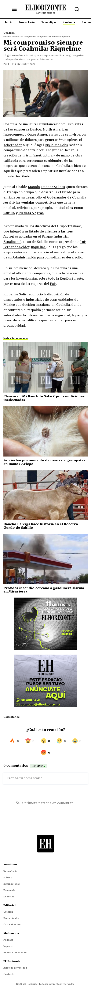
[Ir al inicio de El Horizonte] (45, 9)
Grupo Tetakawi (69, 226)
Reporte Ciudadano (14, 952)
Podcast (8, 939)
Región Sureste (71, 278)
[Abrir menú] (14, 9)
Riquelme (38, 247)
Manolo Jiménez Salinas (46, 187)
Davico (35, 129)
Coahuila (10, 124)
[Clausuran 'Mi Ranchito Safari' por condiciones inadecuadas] (45, 367)
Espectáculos (11, 918)
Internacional (11, 883)
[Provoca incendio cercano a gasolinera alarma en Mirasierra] (45, 559)
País (53, 283)
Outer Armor (37, 134)
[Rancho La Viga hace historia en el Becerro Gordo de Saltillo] (45, 495)
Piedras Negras (31, 213)
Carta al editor (12, 924)
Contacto (8, 974)
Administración (24, 257)
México (9, 304)
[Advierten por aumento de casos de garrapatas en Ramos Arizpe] (45, 431)
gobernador (12, 145)
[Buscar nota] (76, 9)
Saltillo (9, 213)
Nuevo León (10, 871)
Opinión (8, 911)
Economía (9, 890)
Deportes (8, 896)
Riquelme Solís (56, 145)
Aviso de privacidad (15, 967)
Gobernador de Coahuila (66, 197)
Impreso (8, 946)
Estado (67, 192)
